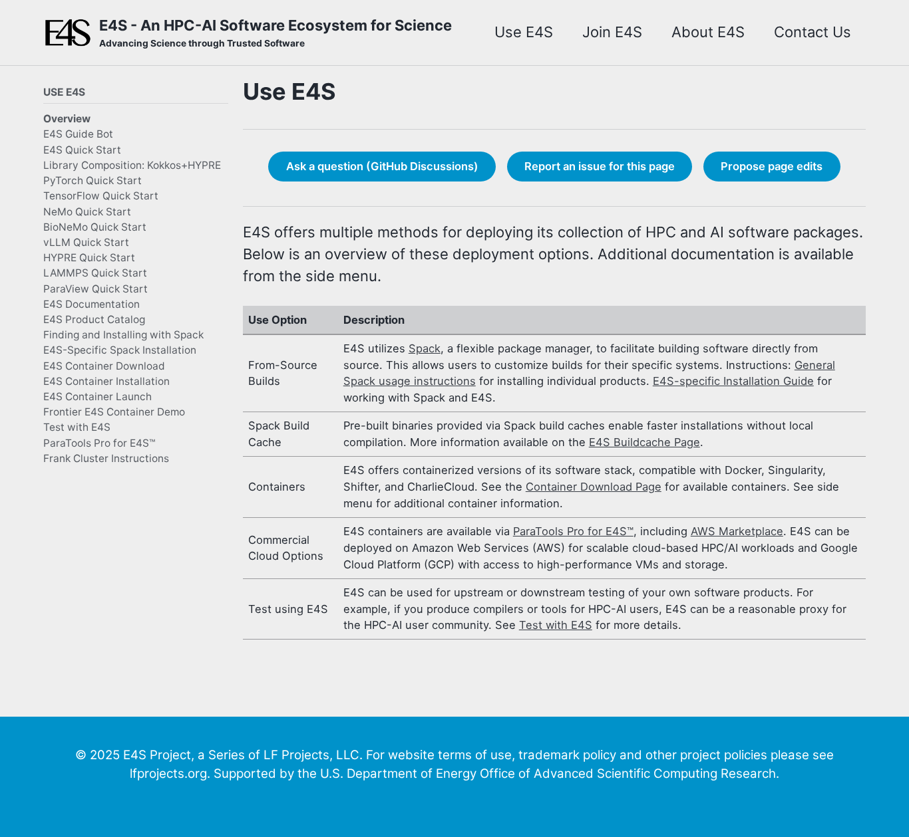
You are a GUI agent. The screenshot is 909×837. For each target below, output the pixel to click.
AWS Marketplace (737, 531)
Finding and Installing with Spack (123, 334)
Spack (425, 348)
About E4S (708, 32)
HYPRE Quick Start (89, 257)
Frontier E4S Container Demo (114, 412)
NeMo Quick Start (87, 211)
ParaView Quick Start (95, 288)
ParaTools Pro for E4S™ (99, 442)
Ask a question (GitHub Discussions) (382, 166)
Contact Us (812, 32)
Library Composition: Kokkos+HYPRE (132, 164)
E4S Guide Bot (78, 134)
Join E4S (612, 32)
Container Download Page (593, 486)
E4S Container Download (104, 365)
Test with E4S (76, 427)
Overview (67, 118)
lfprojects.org (168, 773)
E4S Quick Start (82, 149)
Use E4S (523, 32)
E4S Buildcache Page (644, 442)
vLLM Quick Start (86, 241)
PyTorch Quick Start (92, 180)
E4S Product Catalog (94, 318)
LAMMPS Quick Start (95, 273)
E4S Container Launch (97, 396)
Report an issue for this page (599, 166)
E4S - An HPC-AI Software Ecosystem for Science (275, 33)
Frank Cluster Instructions (106, 457)
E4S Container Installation (106, 380)
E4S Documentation (91, 303)
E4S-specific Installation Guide (733, 381)
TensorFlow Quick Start (100, 195)
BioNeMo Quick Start (94, 226)
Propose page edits (771, 166)
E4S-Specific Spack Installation (119, 350)
